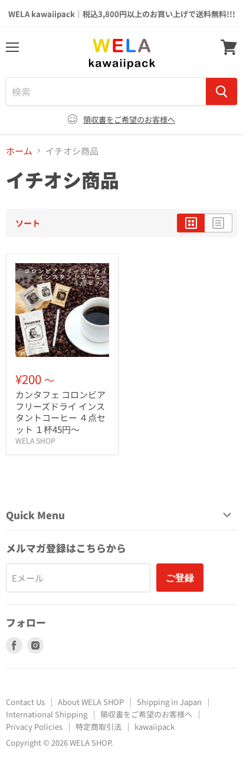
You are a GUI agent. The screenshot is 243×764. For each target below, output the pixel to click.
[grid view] (191, 223)
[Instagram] (35, 645)
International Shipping (46, 714)
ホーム (19, 151)
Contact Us (25, 701)
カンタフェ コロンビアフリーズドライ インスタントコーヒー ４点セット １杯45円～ (60, 411)
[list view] (218, 223)
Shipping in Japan (169, 701)
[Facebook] (14, 645)
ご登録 (180, 577)
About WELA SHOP (91, 701)
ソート (27, 223)
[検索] (221, 91)
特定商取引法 (98, 726)
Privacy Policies (34, 726)
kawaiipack (154, 726)
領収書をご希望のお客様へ (129, 119)
